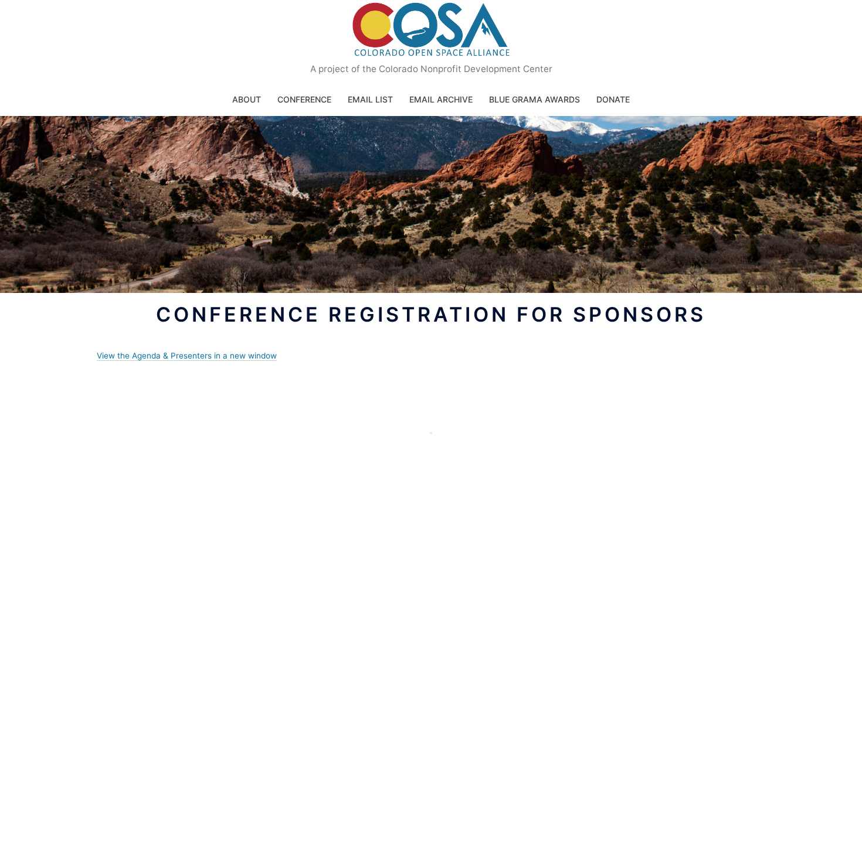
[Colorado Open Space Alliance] (431, 33)
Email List (370, 99)
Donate (613, 99)
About (246, 99)
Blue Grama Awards (534, 99)
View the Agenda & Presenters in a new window (187, 355)
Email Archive (441, 99)
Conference (304, 99)
